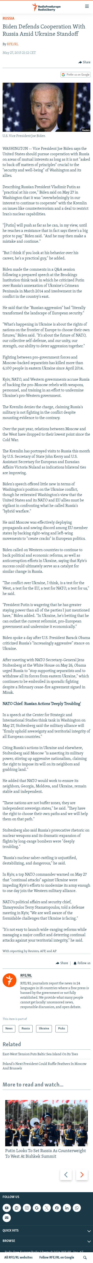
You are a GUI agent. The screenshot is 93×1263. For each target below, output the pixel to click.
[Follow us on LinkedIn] (67, 1208)
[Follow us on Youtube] (7, 1208)
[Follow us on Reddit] (17, 1208)
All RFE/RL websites (18, 1257)
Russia (8, 19)
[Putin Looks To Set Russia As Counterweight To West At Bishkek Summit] (46, 1123)
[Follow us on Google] (37, 1208)
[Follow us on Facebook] (57, 1208)
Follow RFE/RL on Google (56, 1257)
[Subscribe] (7, 1218)
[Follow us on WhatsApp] (77, 1208)
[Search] (85, 1257)
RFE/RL (12, 44)
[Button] (85, 62)
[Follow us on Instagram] (27, 1208)
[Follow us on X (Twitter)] (47, 1208)
